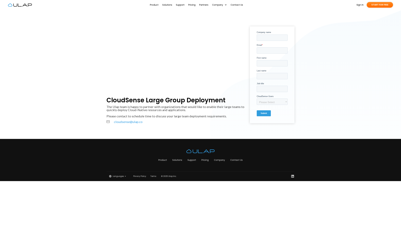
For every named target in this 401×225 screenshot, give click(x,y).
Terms (153, 176)
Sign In (360, 4)
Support (180, 4)
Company (219, 160)
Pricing (191, 4)
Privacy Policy (139, 176)
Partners (203, 4)
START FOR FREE (379, 4)
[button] (219, 5)
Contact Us (237, 4)
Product (154, 4)
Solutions (167, 4)
